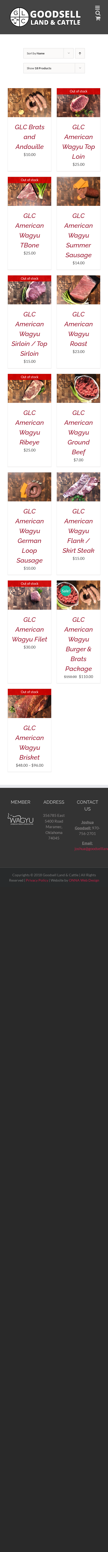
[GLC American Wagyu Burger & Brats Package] (78, 583)
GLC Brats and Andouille (29, 136)
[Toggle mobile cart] (97, 18)
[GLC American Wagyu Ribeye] (29, 376)
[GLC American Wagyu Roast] (78, 278)
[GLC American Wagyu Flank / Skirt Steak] (78, 475)
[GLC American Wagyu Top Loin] (78, 91)
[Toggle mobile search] (97, 13)
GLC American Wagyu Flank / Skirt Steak (78, 530)
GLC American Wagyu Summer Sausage (78, 235)
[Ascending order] (80, 53)
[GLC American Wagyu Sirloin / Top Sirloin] (29, 278)
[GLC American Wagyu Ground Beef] (78, 376)
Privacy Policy (37, 880)
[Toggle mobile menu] (97, 7)
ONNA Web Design (84, 880)
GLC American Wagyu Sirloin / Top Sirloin (29, 333)
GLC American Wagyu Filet (29, 629)
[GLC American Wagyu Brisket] (29, 691)
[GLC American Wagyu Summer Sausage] (78, 179)
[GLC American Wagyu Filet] (29, 583)
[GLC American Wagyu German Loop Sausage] (29, 475)
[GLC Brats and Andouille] (29, 91)
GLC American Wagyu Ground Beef (78, 432)
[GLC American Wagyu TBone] (29, 179)
